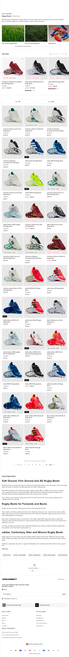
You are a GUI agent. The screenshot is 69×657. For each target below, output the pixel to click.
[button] (62, 54)
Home (3, 13)
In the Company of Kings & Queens (10, 635)
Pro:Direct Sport (36, 653)
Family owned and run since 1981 (10, 632)
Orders (3, 623)
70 (46, 465)
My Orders (39, 615)
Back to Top (61, 579)
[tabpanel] (34, 594)
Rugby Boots (9, 13)
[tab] (4, 589)
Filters (52, 101)
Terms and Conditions (41, 623)
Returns (4, 620)
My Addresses (39, 618)
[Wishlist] (22, 59)
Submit (64, 594)
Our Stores (4, 626)
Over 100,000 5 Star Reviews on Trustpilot (12, 637)
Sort (19, 101)
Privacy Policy (39, 626)
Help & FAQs (5, 615)
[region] (34, 34)
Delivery (4, 618)
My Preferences (40, 620)
